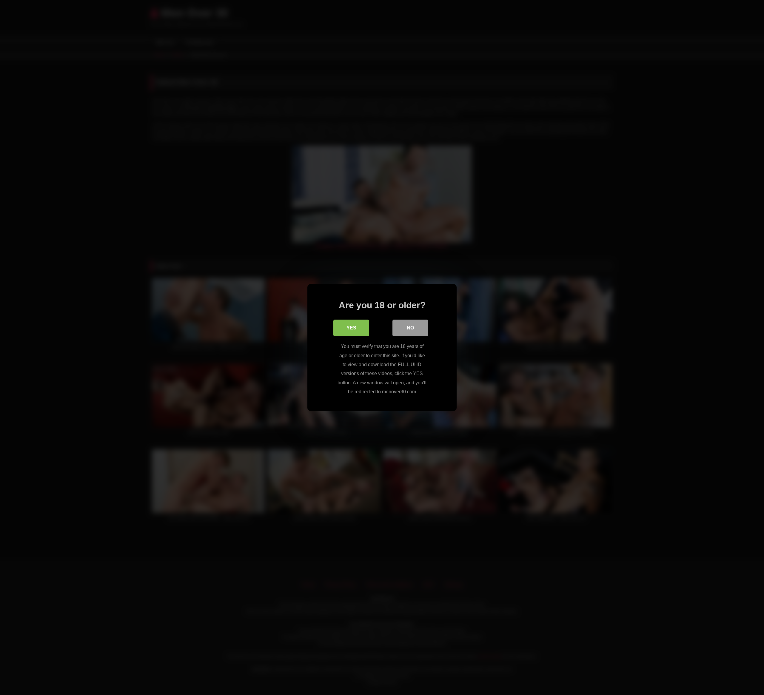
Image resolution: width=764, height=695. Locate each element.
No (410, 327)
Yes (351, 327)
